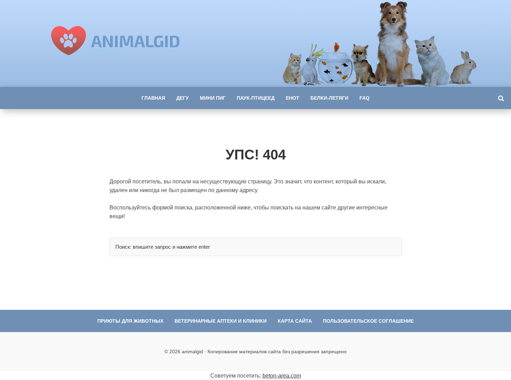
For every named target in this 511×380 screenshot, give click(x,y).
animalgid (135, 41)
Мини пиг (213, 98)
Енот (292, 98)
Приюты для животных (130, 321)
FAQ (364, 98)
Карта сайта (295, 321)
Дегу (182, 98)
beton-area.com (281, 376)
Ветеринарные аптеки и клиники (221, 321)
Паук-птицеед (256, 98)
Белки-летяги (329, 98)
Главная (153, 98)
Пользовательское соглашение (368, 321)
